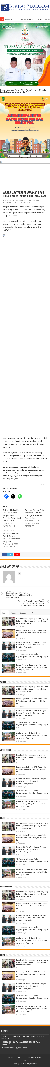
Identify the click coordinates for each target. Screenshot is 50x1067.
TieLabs (40, 1057)
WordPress (21, 1057)
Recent (4, 613)
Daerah (10, 90)
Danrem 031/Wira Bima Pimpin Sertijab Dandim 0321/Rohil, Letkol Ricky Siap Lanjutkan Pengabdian (31, 644)
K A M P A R (19, 90)
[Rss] (25, 1060)
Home (2, 90)
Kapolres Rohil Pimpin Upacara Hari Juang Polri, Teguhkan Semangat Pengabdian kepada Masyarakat (32, 621)
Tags (33, 613)
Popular (14, 613)
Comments (24, 613)
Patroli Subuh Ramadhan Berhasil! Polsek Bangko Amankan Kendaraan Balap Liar (11, 536)
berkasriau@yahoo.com (16, 1048)
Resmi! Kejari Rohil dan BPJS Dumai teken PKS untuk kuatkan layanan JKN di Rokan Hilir (31, 632)
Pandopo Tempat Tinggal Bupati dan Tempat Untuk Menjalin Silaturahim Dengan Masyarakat (31, 602)
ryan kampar (9, 200)
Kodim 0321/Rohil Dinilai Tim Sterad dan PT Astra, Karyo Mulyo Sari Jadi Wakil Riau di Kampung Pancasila (32, 667)
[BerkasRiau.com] (25, 7)
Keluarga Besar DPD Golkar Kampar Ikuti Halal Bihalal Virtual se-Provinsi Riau (19, 594)
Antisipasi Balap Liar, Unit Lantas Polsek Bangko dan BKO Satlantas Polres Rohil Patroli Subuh (12, 515)
